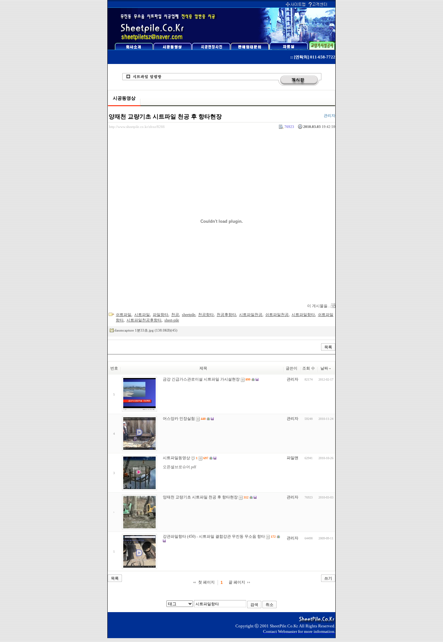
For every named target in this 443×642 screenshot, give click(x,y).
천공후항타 (226, 314)
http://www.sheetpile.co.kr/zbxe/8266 (137, 127)
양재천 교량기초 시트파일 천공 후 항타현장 (165, 116)
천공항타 (206, 314)
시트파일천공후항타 (144, 320)
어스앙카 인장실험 (179, 418)
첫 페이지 (206, 582)
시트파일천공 (250, 314)
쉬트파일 (123, 314)
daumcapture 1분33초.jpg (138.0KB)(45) (145, 330)
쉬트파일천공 (277, 314)
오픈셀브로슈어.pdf (179, 467)
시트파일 (142, 314)
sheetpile (188, 314)
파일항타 (160, 314)
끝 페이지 (237, 582)
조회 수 (308, 368)
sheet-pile (171, 320)
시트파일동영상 (176, 458)
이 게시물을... (318, 306)
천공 (175, 314)
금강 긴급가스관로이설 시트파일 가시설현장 (201, 379)
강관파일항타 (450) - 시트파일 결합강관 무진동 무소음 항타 (214, 536)
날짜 (324, 368)
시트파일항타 (303, 314)
